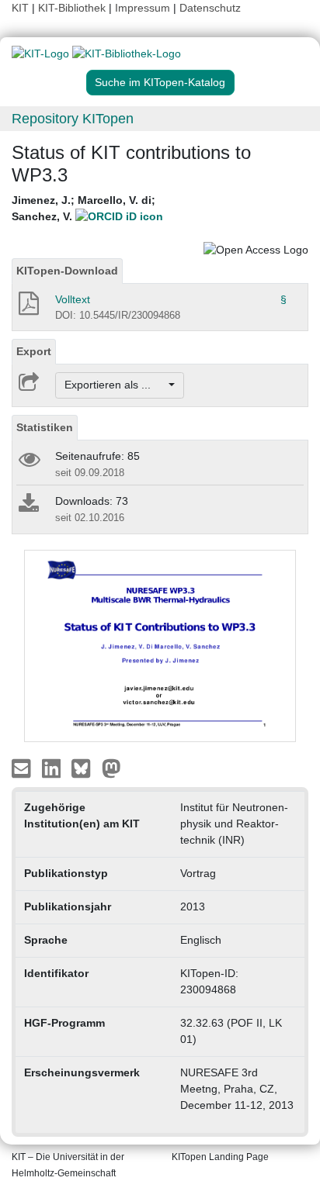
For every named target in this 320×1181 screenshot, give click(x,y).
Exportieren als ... (115, 384)
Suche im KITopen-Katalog (160, 82)
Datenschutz (210, 8)
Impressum (142, 8)
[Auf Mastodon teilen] (111, 767)
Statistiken (44, 427)
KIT (20, 8)
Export (33, 351)
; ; (83, 208)
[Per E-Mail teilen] (23, 767)
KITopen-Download (67, 270)
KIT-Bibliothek (73, 8)
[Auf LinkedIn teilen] (53, 767)
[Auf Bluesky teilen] (85, 767)
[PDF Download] (27, 308)
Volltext (72, 299)
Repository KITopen (73, 118)
